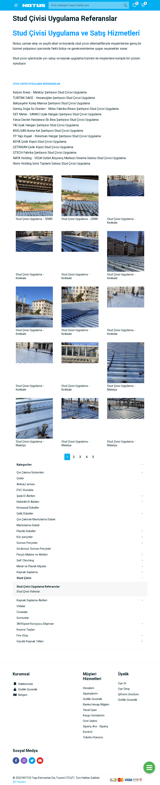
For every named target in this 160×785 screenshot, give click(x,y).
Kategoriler (24, 464)
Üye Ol (122, 683)
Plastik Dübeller (26, 531)
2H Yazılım (19, 781)
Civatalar (22, 612)
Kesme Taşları (26, 629)
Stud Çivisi (24, 578)
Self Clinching (25, 560)
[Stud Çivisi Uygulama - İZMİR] (34, 194)
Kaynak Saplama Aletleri (32, 600)
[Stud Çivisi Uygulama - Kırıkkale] (125, 194)
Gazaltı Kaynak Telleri (30, 641)
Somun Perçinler (27, 543)
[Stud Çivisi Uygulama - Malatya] (125, 361)
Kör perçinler (25, 537)
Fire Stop (22, 635)
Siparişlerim (90, 693)
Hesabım (88, 688)
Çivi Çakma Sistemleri (30, 472)
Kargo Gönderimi (93, 715)
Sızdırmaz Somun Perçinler (34, 548)
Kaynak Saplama (27, 572)
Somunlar (23, 618)
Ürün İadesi (90, 721)
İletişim (22, 695)
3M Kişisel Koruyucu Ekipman (35, 623)
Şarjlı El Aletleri (26, 496)
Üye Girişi (124, 689)
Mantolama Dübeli (28, 525)
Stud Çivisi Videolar (28, 591)
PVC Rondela (25, 490)
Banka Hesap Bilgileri (96, 704)
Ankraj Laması (26, 484)
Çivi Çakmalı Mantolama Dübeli (36, 519)
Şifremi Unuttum (128, 694)
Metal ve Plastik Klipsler (31, 566)
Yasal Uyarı (90, 710)
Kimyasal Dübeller (28, 507)
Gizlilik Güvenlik (27, 689)
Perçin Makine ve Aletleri (32, 554)
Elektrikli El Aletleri (28, 502)
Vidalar (21, 606)
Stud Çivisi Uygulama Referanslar (38, 586)
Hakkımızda (25, 684)
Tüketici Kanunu (93, 737)
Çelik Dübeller (25, 513)
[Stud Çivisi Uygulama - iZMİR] (80, 194)
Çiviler (20, 478)
